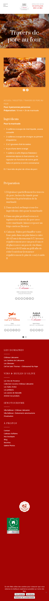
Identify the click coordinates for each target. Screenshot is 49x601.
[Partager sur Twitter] (27, 89)
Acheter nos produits (11, 396)
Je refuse (30, 594)
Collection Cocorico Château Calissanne (18, 384)
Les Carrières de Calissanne (14, 360)
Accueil (7, 100)
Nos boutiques (9, 437)
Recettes (17, 100)
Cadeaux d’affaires (11, 434)
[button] (23, 337)
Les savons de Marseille (13, 393)
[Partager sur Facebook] (24, 89)
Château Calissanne (11, 358)
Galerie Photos (9, 446)
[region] (24, 290)
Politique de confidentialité (24, 597)
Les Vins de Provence (12, 381)
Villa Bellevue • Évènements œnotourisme (19, 413)
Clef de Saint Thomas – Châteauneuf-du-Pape (21, 366)
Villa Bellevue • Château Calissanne (17, 410)
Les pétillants (9, 390)
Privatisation (8, 416)
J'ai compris (19, 594)
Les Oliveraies (9, 363)
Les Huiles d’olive (10, 387)
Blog (5, 440)
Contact (7, 431)
